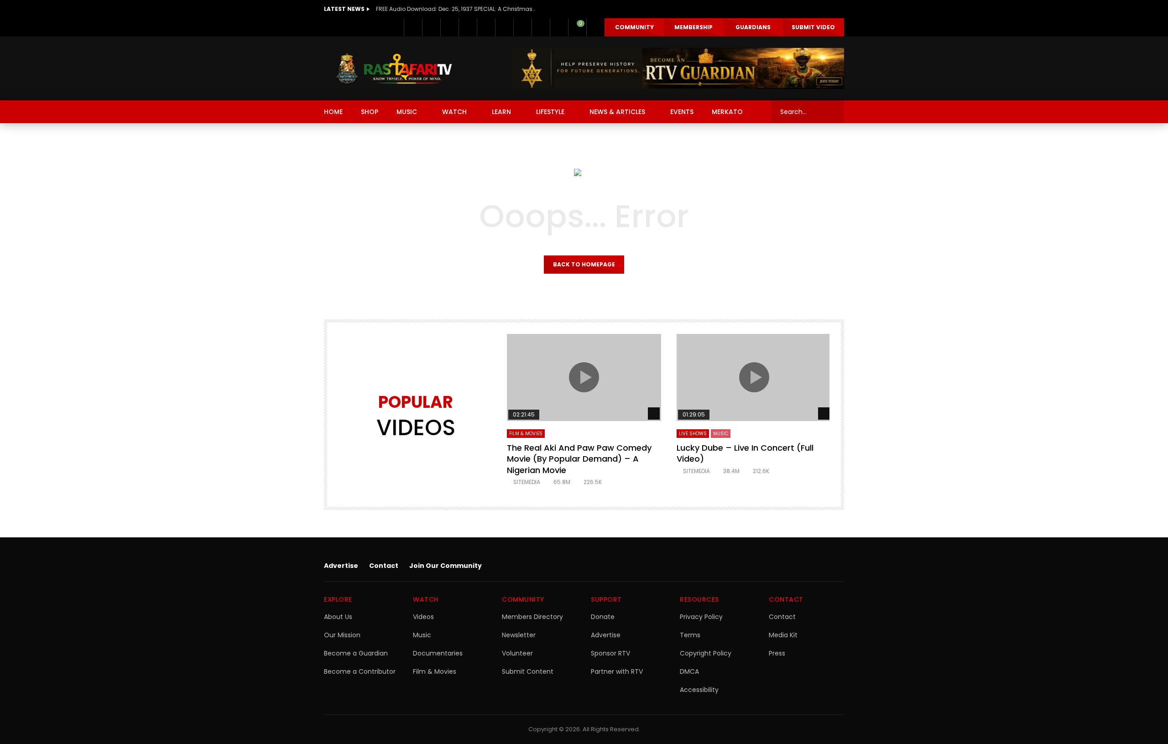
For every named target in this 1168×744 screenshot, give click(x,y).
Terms (690, 635)
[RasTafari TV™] (394, 68)
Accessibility (699, 689)
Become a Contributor (360, 671)
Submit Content (527, 671)
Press (777, 653)
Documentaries (438, 653)
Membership (693, 27)
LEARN (501, 111)
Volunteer (517, 653)
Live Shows (693, 433)
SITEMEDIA (526, 482)
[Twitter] (431, 27)
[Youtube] (486, 27)
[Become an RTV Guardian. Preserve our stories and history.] (678, 68)
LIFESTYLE (550, 111)
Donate (603, 616)
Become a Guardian (356, 653)
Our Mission (342, 635)
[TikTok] (522, 27)
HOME (333, 111)
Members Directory (532, 616)
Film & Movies (525, 433)
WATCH (454, 111)
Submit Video (813, 27)
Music (422, 635)
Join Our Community (445, 565)
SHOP (369, 111)
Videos (423, 616)
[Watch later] (541, 27)
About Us (338, 616)
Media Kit (783, 635)
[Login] (595, 27)
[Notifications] (559, 27)
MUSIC (406, 111)
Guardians (753, 27)
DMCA (689, 671)
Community (634, 27)
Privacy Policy (701, 616)
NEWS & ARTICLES (617, 111)
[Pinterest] (468, 27)
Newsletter (519, 635)
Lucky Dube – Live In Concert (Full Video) (745, 453)
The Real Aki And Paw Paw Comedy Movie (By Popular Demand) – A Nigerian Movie (579, 459)
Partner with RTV (617, 671)
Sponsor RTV (610, 653)
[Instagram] (504, 27)
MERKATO (727, 111)
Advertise (341, 565)
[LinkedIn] (449, 27)
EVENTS (682, 111)
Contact (383, 565)
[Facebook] (413, 27)
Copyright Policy (705, 653)
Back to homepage (584, 264)
